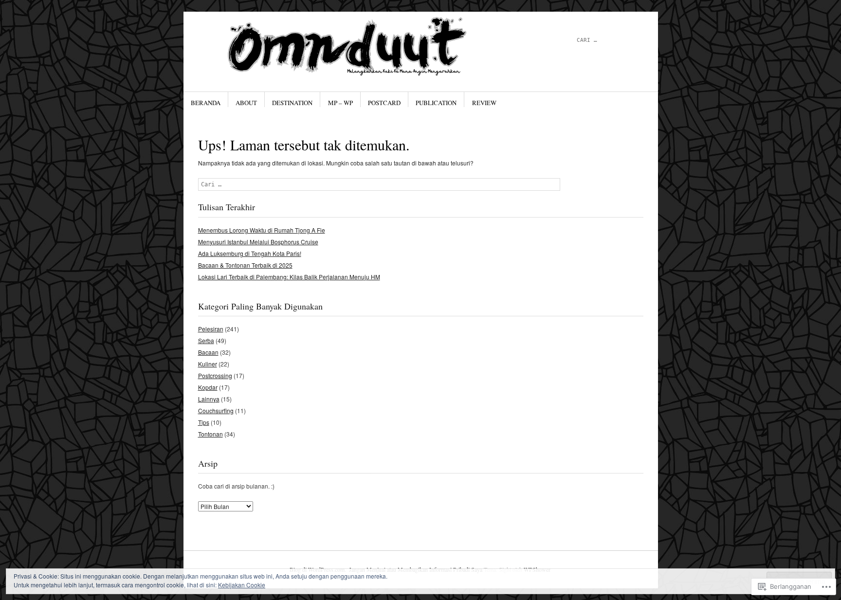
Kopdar (208, 387)
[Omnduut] (347, 48)
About (246, 102)
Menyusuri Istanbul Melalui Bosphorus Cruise (258, 241)
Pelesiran (210, 329)
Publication (436, 102)
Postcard (384, 102)
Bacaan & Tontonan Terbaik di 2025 (245, 265)
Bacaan (208, 352)
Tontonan (210, 434)
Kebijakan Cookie (241, 585)
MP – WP (340, 102)
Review (484, 102)
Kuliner (207, 364)
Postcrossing (215, 375)
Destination (292, 102)
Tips (203, 422)
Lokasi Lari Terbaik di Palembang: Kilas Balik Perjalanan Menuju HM (289, 277)
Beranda (205, 102)
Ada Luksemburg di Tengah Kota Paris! (249, 253)
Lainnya (208, 399)
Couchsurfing (216, 410)
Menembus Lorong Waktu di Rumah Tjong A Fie (261, 230)
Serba (206, 340)
